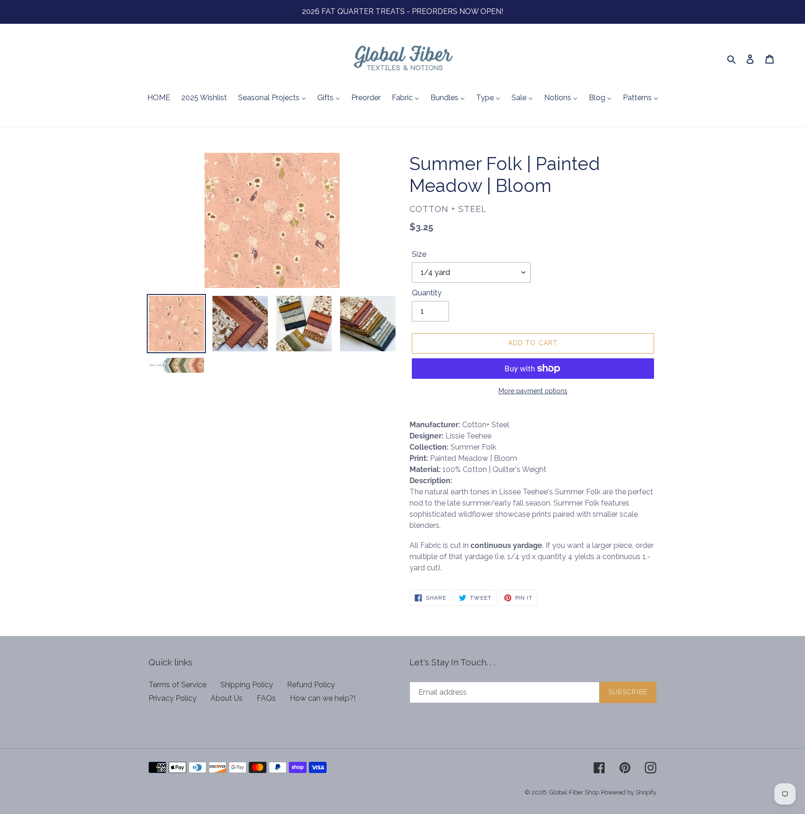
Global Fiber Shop (574, 792)
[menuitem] (159, 98)
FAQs (266, 698)
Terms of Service (177, 684)
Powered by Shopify (628, 792)
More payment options (532, 391)
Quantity (427, 292)
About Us (227, 698)
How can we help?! (322, 698)
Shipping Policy (246, 684)
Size (419, 254)
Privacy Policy (173, 698)
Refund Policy (311, 684)
